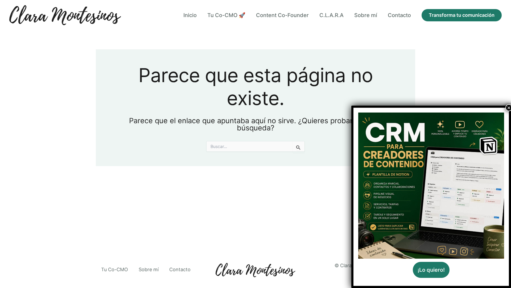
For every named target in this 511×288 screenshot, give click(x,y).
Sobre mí (365, 15)
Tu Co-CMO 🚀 (226, 15)
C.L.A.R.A (331, 15)
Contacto (399, 15)
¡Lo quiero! (431, 270)
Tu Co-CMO (114, 269)
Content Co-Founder (282, 15)
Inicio (190, 15)
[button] (462, 15)
